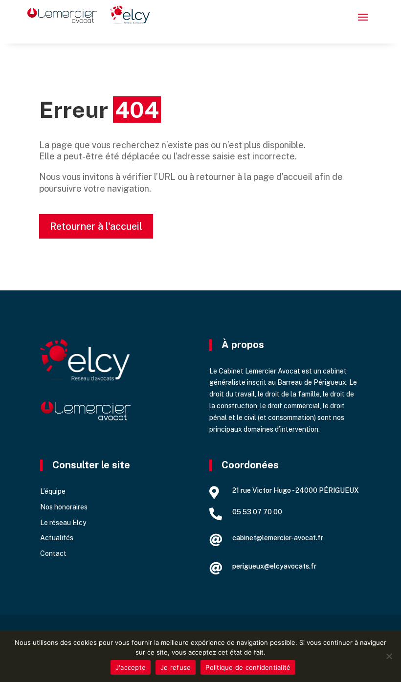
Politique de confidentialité (247, 667)
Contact (53, 553)
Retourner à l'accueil (96, 226)
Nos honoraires (64, 507)
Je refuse (175, 667)
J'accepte (130, 667)
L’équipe (53, 491)
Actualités (56, 538)
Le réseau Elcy (63, 523)
